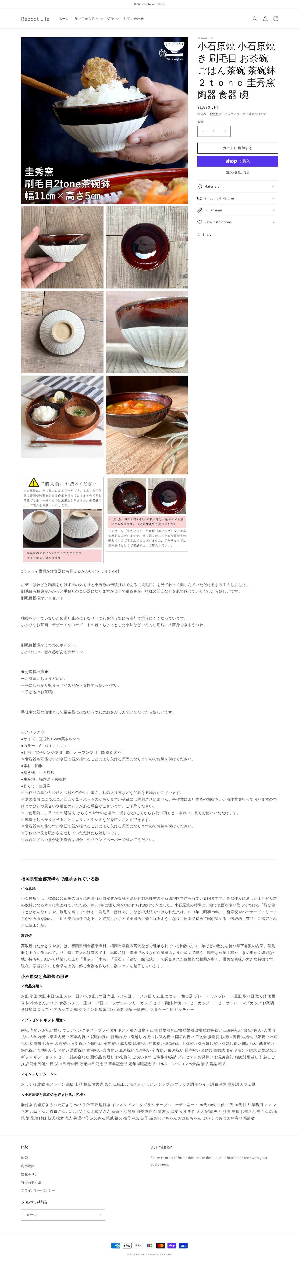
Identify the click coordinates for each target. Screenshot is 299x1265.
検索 (24, 1158)
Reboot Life (142, 1254)
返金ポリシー (31, 1174)
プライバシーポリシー (38, 1190)
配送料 (214, 114)
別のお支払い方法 (237, 172)
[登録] (100, 1215)
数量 (200, 122)
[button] (88, 19)
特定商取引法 (31, 1182)
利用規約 (28, 1166)
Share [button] (207, 234)
